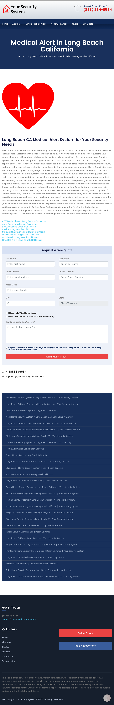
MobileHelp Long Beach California (20, 237)
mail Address (12, 271)
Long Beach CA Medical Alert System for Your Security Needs (35, 557)
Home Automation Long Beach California (25, 448)
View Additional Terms (26, 349)
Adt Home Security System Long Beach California (29, 474)
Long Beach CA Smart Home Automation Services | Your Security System (41, 423)
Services (6, 651)
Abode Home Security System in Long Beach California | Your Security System (43, 429)
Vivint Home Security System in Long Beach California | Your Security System (42, 506)
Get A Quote (85, 633)
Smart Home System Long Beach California (26, 455)
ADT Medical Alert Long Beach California (24, 221)
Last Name (64, 258)
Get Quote (87, 23)
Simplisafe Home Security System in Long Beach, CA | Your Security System (42, 544)
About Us (17, 23)
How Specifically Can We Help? (20, 322)
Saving (75, 23)
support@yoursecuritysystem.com (25, 376)
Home (5, 23)
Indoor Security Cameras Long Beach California (28, 531)
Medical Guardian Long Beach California (23, 232)
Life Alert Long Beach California (19, 226)
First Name (11, 258)
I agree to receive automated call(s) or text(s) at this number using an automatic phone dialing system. (54, 349)
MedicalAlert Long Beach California (21, 234)
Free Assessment (85, 645)
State (61, 297)
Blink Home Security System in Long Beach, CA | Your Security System (39, 436)
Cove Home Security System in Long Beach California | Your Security (38, 442)
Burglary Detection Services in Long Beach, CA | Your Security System (39, 512)
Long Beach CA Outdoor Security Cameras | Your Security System (37, 461)
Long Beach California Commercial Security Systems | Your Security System (42, 404)
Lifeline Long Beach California (18, 229)
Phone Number (66, 271)
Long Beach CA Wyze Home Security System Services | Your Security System (43, 576)
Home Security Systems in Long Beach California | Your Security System (40, 499)
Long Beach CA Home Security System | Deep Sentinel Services (36, 480)
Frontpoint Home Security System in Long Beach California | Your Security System (45, 550)
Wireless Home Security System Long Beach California (32, 563)
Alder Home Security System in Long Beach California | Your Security (38, 570)
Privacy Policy (8, 661)
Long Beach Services (36, 23)
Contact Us (7, 656)
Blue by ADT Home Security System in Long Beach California (34, 467)
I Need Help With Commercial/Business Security (31, 316)
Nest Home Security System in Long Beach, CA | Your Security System (39, 416)
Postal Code (11, 284)
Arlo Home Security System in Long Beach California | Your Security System (42, 397)
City (7, 297)
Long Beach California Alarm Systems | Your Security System (35, 538)
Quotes (5, 647)
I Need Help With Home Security (23, 313)
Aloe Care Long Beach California (19, 224)
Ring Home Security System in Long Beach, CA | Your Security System (39, 519)
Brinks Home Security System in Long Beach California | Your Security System (43, 487)
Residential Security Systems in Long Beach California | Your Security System (42, 493)
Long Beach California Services (42, 56)
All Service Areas (59, 23)
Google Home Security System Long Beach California (31, 410)
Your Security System (24, 699)
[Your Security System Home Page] (19, 9)
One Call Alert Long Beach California (22, 240)
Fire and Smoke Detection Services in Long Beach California (34, 525)
